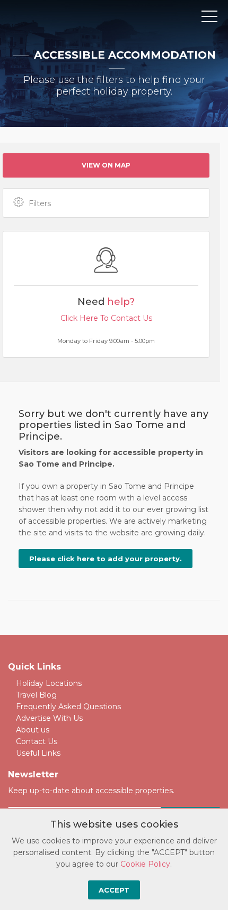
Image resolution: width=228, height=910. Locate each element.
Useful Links (38, 753)
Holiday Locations (49, 683)
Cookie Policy (145, 864)
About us (32, 730)
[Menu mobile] (209, 18)
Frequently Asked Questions (68, 706)
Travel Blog (36, 695)
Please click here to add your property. (105, 558)
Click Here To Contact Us (106, 318)
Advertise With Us (49, 718)
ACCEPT (114, 890)
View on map (106, 165)
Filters (40, 203)
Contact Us (36, 741)
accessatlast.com (54, 17)
